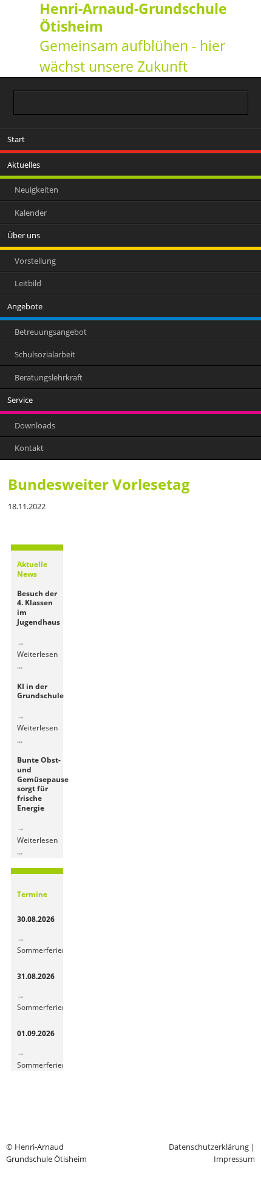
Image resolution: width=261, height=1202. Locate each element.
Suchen (241, 101)
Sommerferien (41, 950)
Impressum (234, 1158)
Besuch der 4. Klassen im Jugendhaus (38, 607)
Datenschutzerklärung (209, 1146)
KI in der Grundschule (40, 691)
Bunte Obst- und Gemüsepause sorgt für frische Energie (43, 784)
